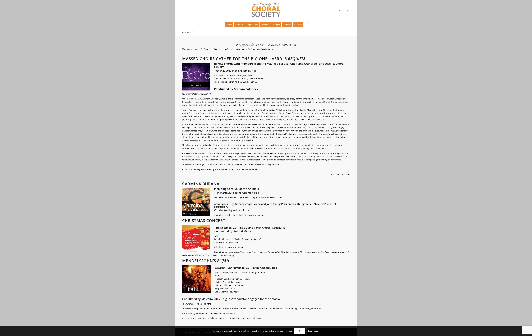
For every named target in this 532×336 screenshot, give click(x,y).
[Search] (307, 24)
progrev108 (188, 32)
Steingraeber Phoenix (310, 204)
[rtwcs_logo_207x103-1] (266, 10)
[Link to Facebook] (339, 10)
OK (300, 331)
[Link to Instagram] (344, 10)
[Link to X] (348, 10)
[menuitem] (229, 24)
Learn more (313, 331)
